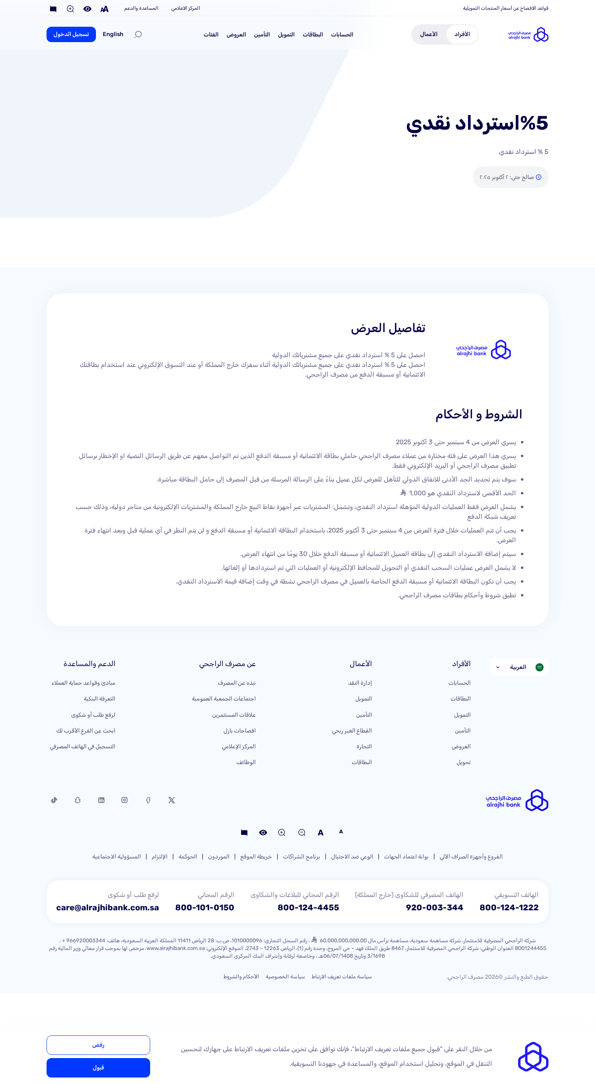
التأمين (262, 34)
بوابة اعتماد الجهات (406, 856)
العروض (236, 34)
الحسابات (342, 34)
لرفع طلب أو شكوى (93, 714)
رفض (98, 1044)
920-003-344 (434, 907)
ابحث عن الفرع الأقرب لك (85, 730)
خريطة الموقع (256, 856)
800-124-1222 (509, 907)
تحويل (464, 762)
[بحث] (138, 34)
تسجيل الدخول (71, 34)
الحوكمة (187, 856)
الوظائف (246, 762)
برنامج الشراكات (301, 856)
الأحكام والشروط (241, 976)
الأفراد (462, 34)
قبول (98, 1067)
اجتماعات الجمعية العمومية (224, 698)
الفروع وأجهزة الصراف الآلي (471, 856)
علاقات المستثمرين (234, 714)
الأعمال (429, 34)
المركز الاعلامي (185, 8)
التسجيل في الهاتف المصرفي (82, 746)
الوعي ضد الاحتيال (352, 856)
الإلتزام (160, 856)
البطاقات (313, 34)
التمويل (286, 34)
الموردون (219, 856)
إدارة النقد (360, 682)
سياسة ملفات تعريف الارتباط (342, 976)
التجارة (364, 746)
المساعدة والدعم (141, 8)
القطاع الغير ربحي (352, 730)
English (113, 34)
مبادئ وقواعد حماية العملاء (83, 682)
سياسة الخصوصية (285, 976)
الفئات (211, 34)
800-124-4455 (308, 907)
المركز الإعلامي (239, 746)
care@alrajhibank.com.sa (107, 907)
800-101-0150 (204, 907)
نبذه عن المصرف (237, 682)
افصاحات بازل (239, 730)
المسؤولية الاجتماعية (116, 856)
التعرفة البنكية (99, 698)
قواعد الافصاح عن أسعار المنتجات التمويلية (505, 8)
